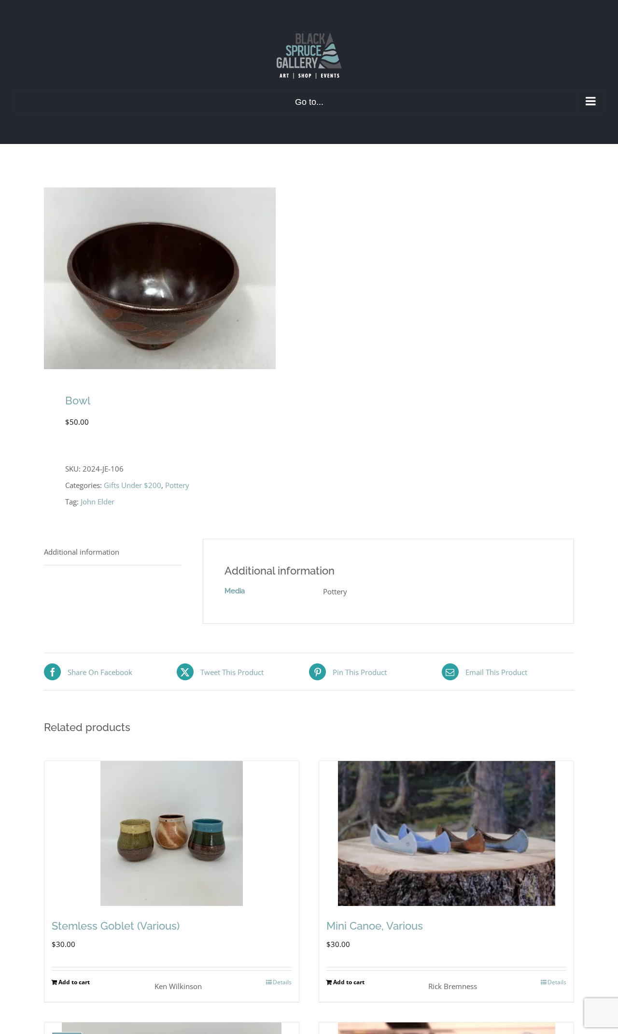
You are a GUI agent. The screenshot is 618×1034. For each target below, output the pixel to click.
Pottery (177, 485)
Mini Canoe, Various (374, 925)
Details (282, 982)
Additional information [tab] (81, 552)
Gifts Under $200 (132, 485)
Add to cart (74, 982)
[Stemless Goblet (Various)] (171, 833)
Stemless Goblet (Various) (116, 925)
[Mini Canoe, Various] (446, 833)
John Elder (97, 501)
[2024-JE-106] (171, 278)
